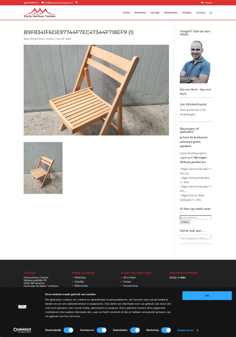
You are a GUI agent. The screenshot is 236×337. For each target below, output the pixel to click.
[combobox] (196, 236)
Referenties (171, 12)
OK (207, 295)
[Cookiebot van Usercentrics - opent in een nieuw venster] (22, 330)
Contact (200, 12)
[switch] (102, 330)
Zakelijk (155, 12)
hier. (183, 277)
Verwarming (130, 285)
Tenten (127, 281)
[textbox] (196, 238)
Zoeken (185, 221)
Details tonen (185, 330)
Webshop (140, 12)
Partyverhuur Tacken (42, 38)
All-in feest (129, 277)
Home (126, 12)
